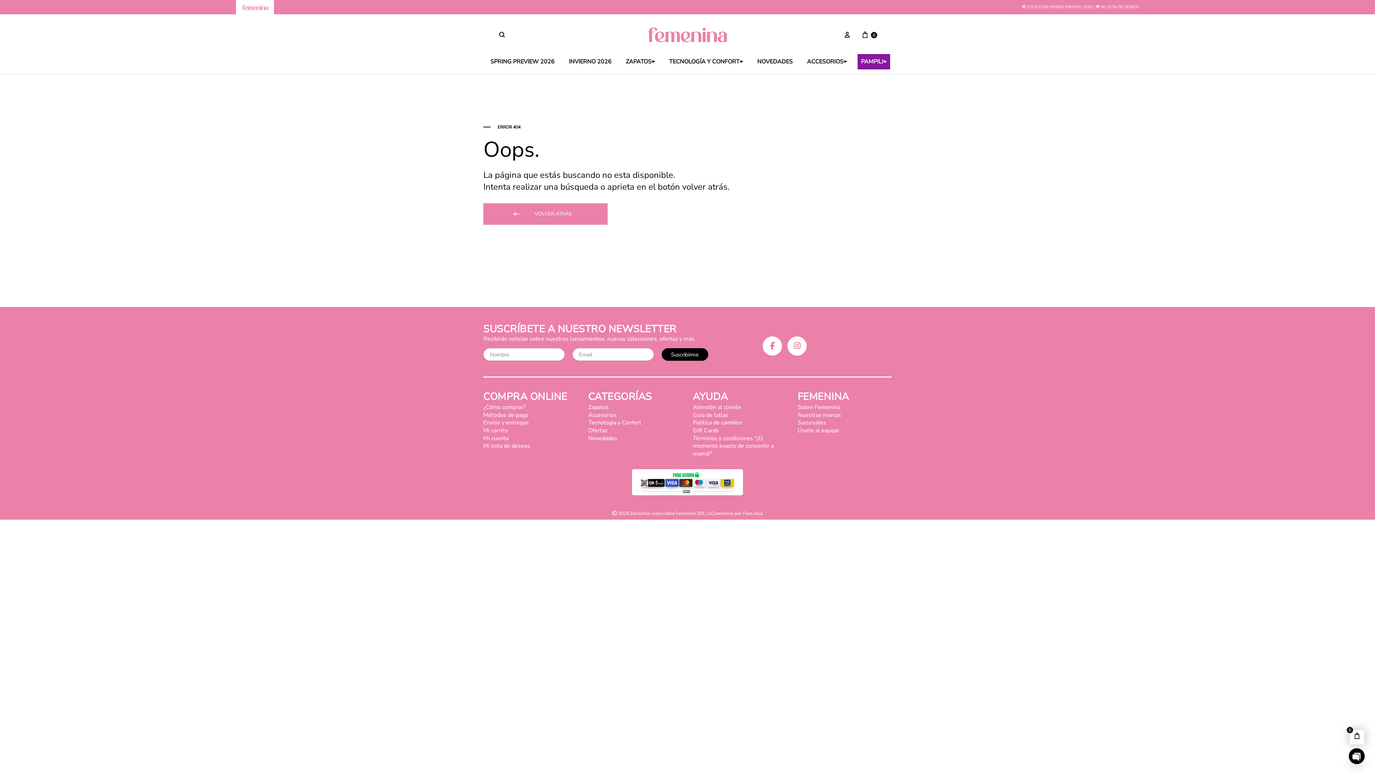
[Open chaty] (1357, 756)
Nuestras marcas (819, 415)
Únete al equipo (818, 430)
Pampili (872, 61)
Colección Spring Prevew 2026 (1059, 7)
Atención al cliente (717, 407)
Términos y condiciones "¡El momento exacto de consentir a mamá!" (733, 446)
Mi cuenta (495, 438)
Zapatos (639, 61)
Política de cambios (717, 423)
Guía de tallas (710, 415)
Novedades (775, 61)
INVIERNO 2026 (590, 61)
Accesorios (825, 61)
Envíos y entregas (506, 423)
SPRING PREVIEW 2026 (523, 61)
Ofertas (598, 430)
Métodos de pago (505, 415)
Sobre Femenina (819, 407)
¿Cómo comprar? (504, 407)
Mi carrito (495, 430)
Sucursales (812, 423)
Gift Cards (706, 430)
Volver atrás (552, 213)
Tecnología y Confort (704, 61)
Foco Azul (753, 513)
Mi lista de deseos (1120, 7)
